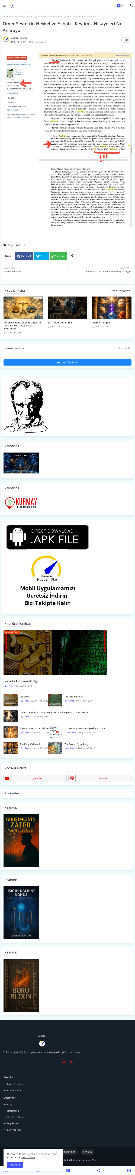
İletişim (87, 1152)
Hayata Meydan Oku (85, 1160)
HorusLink (13, 1110)
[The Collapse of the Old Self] (11, 732)
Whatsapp (59, 256)
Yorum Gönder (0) (67, 362)
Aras (9, 1104)
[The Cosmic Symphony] (55, 748)
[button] (131, 5)
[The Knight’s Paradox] (11, 748)
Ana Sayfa (8, 16)
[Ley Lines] (11, 700)
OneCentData (15, 1117)
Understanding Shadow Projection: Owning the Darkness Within (54, 712)
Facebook (26, 256)
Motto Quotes (15, 1084)
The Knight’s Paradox (31, 744)
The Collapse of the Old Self (34, 728)
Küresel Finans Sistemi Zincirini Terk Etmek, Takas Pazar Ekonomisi (22, 325)
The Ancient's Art (73, 696)
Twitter (43, 256)
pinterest (102, 778)
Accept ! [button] (15, 1165)
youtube (37, 778)
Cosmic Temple (101, 322)
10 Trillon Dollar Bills (60, 322)
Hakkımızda (68, 1152)
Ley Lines (25, 696)
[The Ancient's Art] (55, 700)
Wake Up (19, 16)
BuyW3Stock (14, 1129)
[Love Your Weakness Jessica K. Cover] (57, 732)
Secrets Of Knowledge (21, 681)
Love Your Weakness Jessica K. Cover (86, 728)
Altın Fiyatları (11, 793)
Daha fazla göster (120, 290)
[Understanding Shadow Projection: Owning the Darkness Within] (11, 716)
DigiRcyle (12, 1123)
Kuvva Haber (14, 1090)
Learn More (28, 1157)
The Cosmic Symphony (77, 744)
